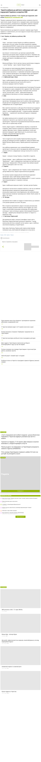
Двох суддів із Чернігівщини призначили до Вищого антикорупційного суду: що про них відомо (15, 343)
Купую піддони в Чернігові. (9, 691)
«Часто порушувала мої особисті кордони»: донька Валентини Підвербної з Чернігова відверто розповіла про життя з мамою (20, 436)
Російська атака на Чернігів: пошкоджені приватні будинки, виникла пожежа (20, 361)
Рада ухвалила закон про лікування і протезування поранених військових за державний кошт (18, 321)
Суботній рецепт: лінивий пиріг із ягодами (12, 355)
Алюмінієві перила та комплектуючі (11, 666)
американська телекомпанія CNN (14, 17)
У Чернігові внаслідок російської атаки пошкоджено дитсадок (18, 338)
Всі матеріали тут (21, 491)
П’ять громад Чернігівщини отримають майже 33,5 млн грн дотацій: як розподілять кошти (19, 453)
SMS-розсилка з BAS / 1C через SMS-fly (12, 609)
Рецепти (5, 474)
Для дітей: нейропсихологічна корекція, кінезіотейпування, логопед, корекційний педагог (20, 641)
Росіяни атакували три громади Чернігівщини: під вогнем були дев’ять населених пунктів (18, 350)
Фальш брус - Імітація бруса (9, 634)
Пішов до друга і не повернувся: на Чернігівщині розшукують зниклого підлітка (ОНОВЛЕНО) (20, 447)
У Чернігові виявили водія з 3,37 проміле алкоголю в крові (17, 327)
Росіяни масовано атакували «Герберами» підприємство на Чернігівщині (17, 332)
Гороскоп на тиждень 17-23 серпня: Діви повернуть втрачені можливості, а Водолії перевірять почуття (20, 442)
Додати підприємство (20, 516)
